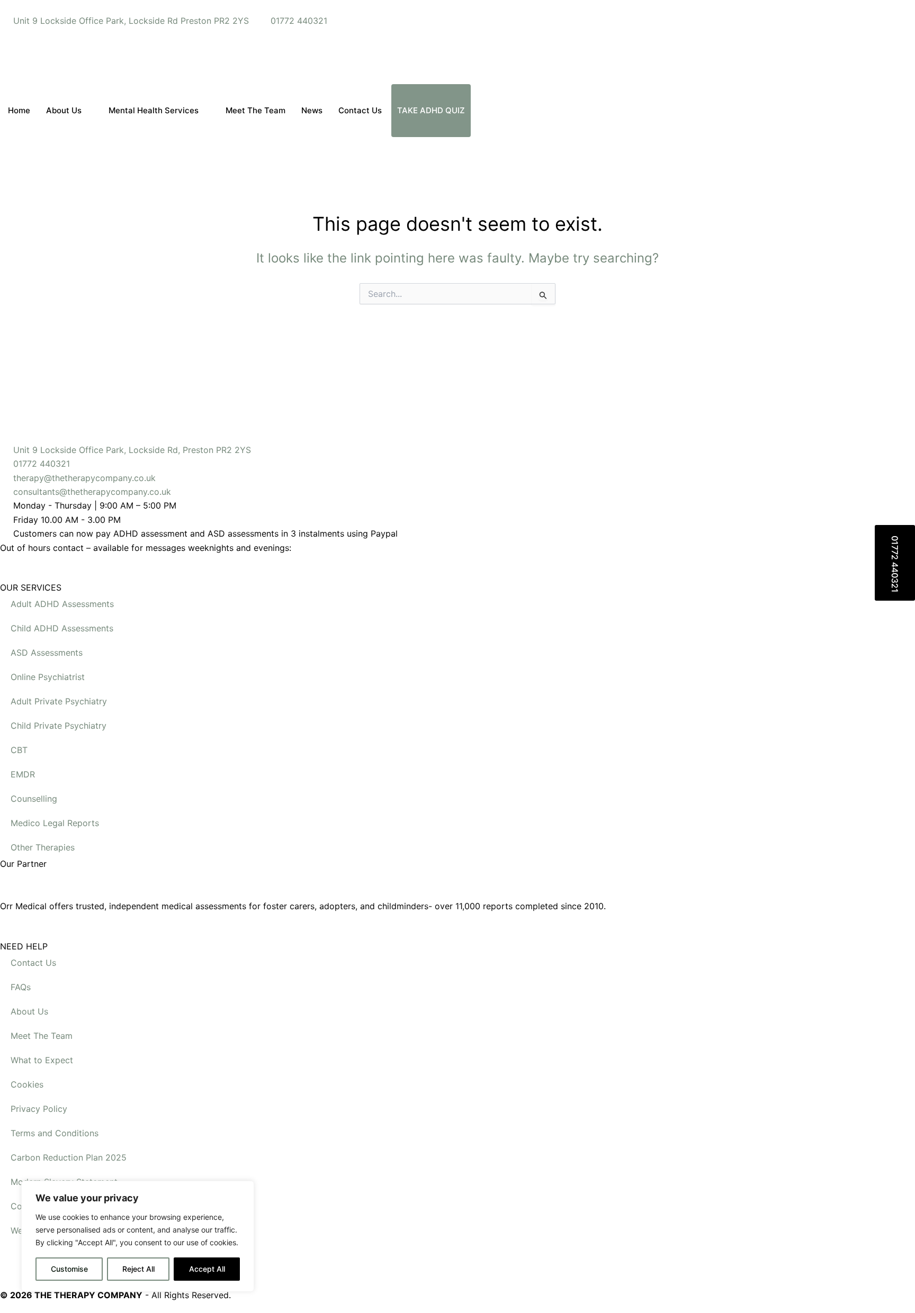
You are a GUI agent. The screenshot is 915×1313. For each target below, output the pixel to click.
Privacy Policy (39, 1108)
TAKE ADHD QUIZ (431, 110)
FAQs (21, 987)
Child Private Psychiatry (58, 725)
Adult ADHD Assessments (62, 604)
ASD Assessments (47, 652)
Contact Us (360, 110)
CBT (19, 750)
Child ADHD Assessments (62, 628)
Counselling (34, 798)
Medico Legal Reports (55, 823)
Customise (69, 1268)
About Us (64, 110)
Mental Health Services (154, 110)
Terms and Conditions (54, 1133)
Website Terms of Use (54, 1230)
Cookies (27, 1084)
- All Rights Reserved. (115, 1295)
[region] (137, 1236)
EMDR (23, 774)
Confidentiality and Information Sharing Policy (103, 1206)
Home (19, 110)
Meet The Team (255, 110)
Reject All (138, 1268)
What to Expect (42, 1060)
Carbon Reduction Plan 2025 (69, 1157)
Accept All (207, 1268)
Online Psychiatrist (48, 677)
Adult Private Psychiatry (59, 701)
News (311, 110)
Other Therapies (43, 847)
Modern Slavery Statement (64, 1181)
